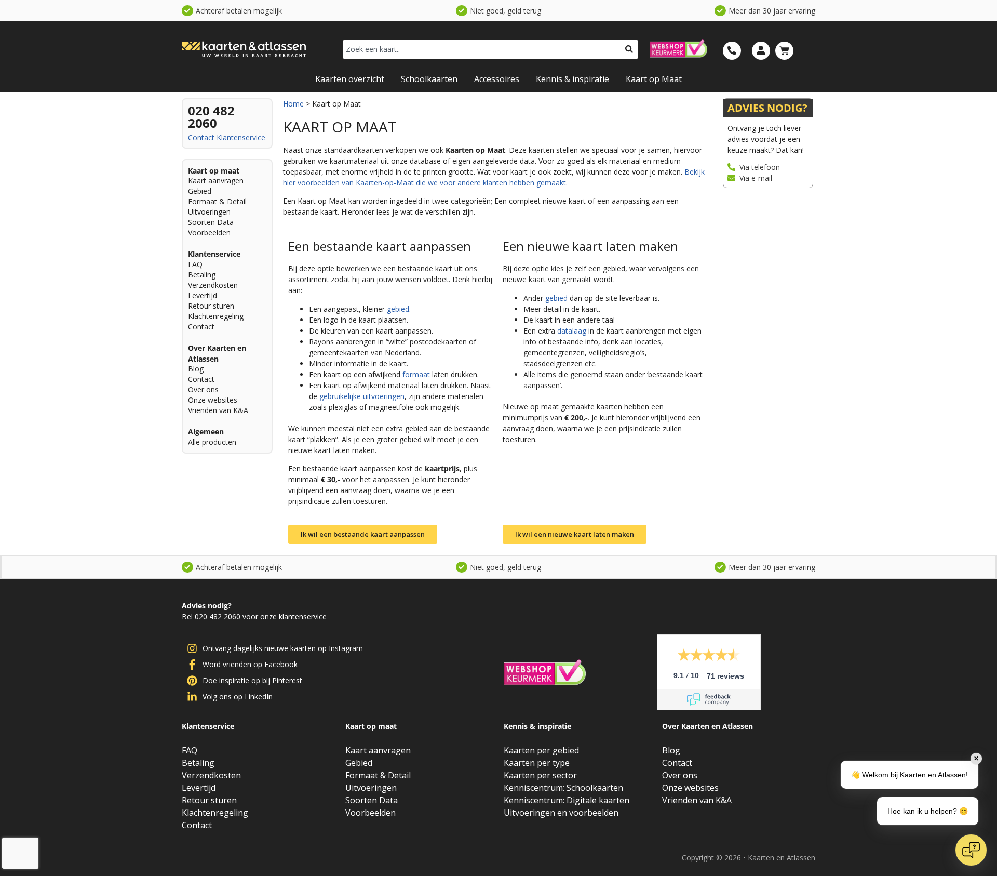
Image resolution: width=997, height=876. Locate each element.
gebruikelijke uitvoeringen (362, 396)
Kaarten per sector (540, 775)
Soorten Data (211, 222)
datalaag (571, 331)
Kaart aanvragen (216, 180)
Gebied (199, 191)
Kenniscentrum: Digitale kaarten (566, 800)
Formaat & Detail (217, 201)
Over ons (203, 389)
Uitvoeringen (209, 212)
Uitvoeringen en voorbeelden (561, 812)
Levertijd (202, 295)
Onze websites (212, 400)
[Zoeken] (629, 49)
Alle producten (212, 442)
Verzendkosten (213, 285)
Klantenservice (241, 137)
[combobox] (481, 49)
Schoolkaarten (429, 79)
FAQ (195, 264)
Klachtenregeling (216, 316)
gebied (398, 309)
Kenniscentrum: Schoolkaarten (563, 787)
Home (293, 104)
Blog (196, 369)
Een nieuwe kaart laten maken (590, 246)
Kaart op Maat (654, 79)
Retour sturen (211, 306)
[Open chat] (971, 850)
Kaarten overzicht (349, 79)
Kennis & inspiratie (572, 79)
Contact (201, 137)
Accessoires (496, 79)
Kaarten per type (537, 762)
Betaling (201, 275)
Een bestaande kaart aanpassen (379, 246)
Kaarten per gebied (541, 750)
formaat (416, 374)
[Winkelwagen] (784, 51)
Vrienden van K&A (218, 410)
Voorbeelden (209, 232)
